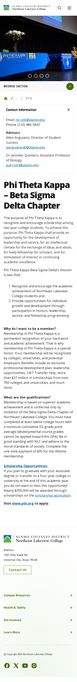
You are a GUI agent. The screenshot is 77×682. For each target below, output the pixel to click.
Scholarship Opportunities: (26, 466)
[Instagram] (34, 665)
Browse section (16, 86)
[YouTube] (25, 665)
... (17, 98)
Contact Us (17, 570)
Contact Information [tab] (21, 109)
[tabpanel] (38, 144)
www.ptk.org (23, 503)
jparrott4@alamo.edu (22, 165)
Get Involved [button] (12, 620)
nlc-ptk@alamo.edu (30, 120)
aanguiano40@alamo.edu (25, 147)
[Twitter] (16, 665)
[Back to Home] (6, 98)
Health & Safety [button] (15, 607)
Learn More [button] (12, 632)
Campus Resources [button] (17, 595)
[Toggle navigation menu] (69, 7)
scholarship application (53, 495)
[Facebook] (7, 665)
